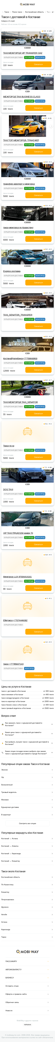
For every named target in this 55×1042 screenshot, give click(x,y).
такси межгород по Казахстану (18, 227)
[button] (25, 47)
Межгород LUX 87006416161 (17, 576)
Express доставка (11, 271)
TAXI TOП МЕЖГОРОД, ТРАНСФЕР (21, 140)
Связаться (38, 64)
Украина (27, 1025)
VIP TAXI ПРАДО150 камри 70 (18, 533)
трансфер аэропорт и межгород (19, 184)
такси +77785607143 (13, 664)
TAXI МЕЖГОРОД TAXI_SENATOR (20, 402)
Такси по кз (8, 446)
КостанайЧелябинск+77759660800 (20, 358)
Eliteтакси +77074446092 (15, 620)
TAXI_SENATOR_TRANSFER (17, 315)
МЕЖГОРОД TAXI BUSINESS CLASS (21, 96)
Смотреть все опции (27, 823)
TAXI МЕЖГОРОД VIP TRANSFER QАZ (22, 53)
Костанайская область (34, 12)
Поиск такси (17, 12)
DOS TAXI (8, 489)
